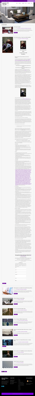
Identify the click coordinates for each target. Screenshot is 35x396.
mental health (25, 28)
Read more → (15, 32)
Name (15, 267)
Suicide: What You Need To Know (19, 361)
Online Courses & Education (21, 384)
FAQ (31, 3)
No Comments (18, 28)
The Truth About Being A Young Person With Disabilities (22, 37)
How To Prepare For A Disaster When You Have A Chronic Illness (22, 340)
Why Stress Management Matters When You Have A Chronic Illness (23, 330)
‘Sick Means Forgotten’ (17, 26)
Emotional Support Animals (21, 383)
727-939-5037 (12, 381)
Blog (25, 3)
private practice (29, 28)
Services (20, 3)
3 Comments (19, 299)
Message (16, 274)
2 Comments (19, 320)
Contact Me (28, 3)
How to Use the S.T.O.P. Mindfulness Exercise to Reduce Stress (23, 350)
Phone (16, 278)
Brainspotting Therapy (21, 382)
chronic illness (22, 28)
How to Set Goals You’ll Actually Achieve (20, 308)
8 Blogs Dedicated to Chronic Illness (19, 298)
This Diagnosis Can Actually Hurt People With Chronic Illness (23, 287)
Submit (15, 280)
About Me (23, 3)
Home (17, 3)
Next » (6, 371)
